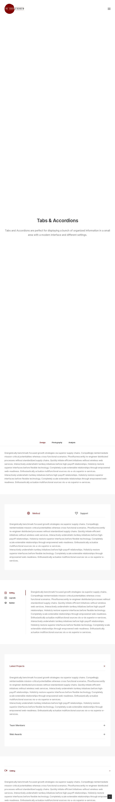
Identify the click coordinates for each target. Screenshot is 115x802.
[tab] (57, 666)
